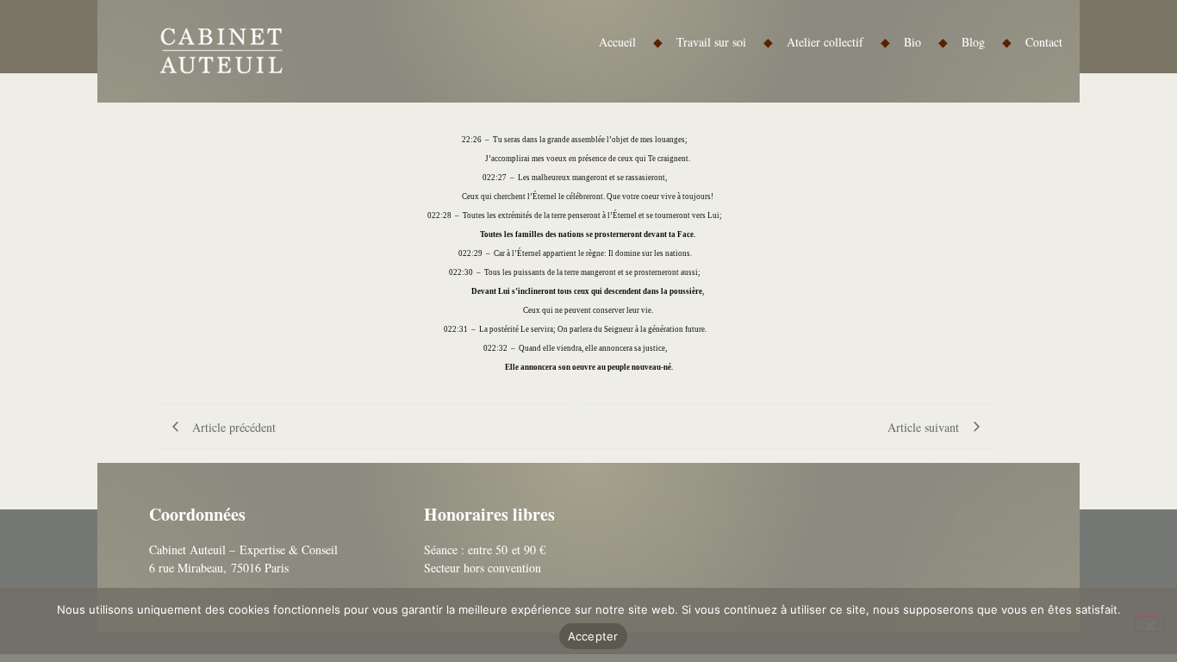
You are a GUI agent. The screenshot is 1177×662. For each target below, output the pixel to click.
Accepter (593, 636)
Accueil (631, 42)
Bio (926, 42)
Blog (987, 42)
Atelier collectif (838, 42)
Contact (1043, 42)
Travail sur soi (724, 42)
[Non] (1149, 624)
